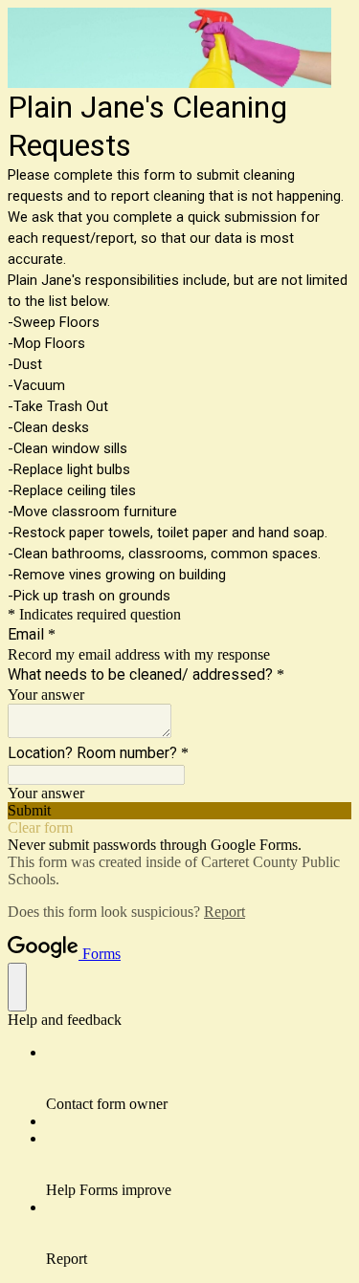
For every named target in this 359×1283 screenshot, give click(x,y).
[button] (179, 810)
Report (224, 911)
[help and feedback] (17, 987)
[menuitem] (198, 1078)
